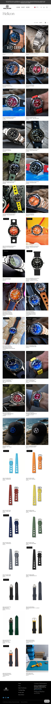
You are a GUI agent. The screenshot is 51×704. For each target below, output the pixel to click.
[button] (41, 22)
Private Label (21, 692)
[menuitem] (27, 7)
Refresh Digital (38, 689)
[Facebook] (3, 697)
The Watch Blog (21, 690)
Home (19, 683)
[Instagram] (6, 697)
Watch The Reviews (22, 688)
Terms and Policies (24, 702)
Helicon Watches (9, 702)
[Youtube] (8, 697)
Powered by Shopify (15, 702)
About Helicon (21, 694)
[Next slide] (46, 39)
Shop (19, 685)
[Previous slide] (28, 39)
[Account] (43, 7)
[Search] (41, 7)
